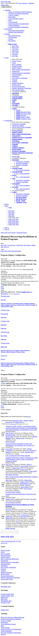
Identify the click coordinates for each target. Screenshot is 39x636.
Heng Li (29, 464)
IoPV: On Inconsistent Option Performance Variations (22, 477)
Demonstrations (16, 74)
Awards (10, 39)
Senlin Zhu (19, 245)
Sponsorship (8, 29)
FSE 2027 (11, 211)
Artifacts (14, 81)
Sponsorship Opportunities (16, 30)
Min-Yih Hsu (10, 433)
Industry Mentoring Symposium (21, 88)
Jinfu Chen (9, 480)
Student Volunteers (17, 83)
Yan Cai (6, 247)
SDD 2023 (4, 599)
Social (14, 63)
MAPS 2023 (4, 597)
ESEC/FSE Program (14, 35)
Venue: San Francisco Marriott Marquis (20, 12)
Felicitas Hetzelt (10, 435)
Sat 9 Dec (15, 56)
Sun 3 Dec (15, 46)
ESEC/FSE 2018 (13, 224)
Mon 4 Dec (15, 47)
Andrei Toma (24, 469)
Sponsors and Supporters (15, 32)
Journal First (16, 71)
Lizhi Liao (9, 464)
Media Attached (10, 441)
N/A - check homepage (23, 170)
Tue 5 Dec (15, 49)
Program (7, 34)
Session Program (6, 409)
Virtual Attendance (14, 25)
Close (2, 288)
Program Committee (22, 163)
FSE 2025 (11, 214)
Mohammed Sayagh (26, 483)
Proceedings (12, 41)
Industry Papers (16, 68)
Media (3, 370)
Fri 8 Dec (15, 54)
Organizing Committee (19, 124)
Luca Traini (9, 449)
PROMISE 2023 (6, 586)
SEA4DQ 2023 (5, 602)
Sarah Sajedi (33, 471)
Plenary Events (16, 61)
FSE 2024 (11, 216)
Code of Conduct (13, 15)
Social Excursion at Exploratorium (18, 24)
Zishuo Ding (28, 480)
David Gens (9, 436)
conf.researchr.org (9, 541)
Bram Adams (24, 487)
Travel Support (12, 22)
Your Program (12, 37)
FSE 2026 (11, 212)
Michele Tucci (29, 452)
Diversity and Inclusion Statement (18, 13)
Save (2, 286)
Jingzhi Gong (10, 499)
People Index (16, 156)
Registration (12, 17)
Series (10, 207)
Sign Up (3, 634)
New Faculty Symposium (19, 78)
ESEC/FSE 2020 (13, 223)
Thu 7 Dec (15, 52)
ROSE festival (16, 85)
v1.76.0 (18, 541)
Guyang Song (11, 245)
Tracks (7, 57)
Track (2, 249)
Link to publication (11, 455)
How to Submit (16, 64)
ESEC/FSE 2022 (13, 219)
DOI (18, 455)
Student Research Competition (21, 73)
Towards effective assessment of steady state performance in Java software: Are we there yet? (20, 444)
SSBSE (18, 110)
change (29, 416)
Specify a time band (24, 285)
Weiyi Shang (24, 466)
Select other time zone (19, 266)
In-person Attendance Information (18, 27)
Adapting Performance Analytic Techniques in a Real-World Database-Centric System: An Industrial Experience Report (22, 459)
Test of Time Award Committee (21, 127)
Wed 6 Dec (15, 51)
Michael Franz (20, 438)
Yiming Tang (24, 482)
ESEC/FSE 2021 (13, 221)
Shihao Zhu (9, 518)
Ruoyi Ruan (27, 245)
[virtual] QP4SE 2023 (7, 596)
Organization (8, 120)
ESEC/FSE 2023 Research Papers (11, 251)
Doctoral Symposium (18, 86)
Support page (4, 543)
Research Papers (17, 66)
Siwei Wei (4, 245)
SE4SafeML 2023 (6, 601)
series (13, 232)
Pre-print (8, 492)
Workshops (15, 76)
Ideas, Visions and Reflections (21, 69)
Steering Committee (18, 125)
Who (2, 243)
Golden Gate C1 (27, 292)
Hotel (10, 20)
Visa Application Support (15, 18)
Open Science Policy (18, 90)
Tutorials (14, 80)
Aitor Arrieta (16, 294)
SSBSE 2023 (5, 610)
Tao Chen (33, 499)
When (2, 290)
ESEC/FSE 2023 (6, 232)
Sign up (7, 229)
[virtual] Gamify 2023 (7, 594)
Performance (4, 294)
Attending (8, 10)
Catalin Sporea (16, 468)
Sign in (7, 227)
